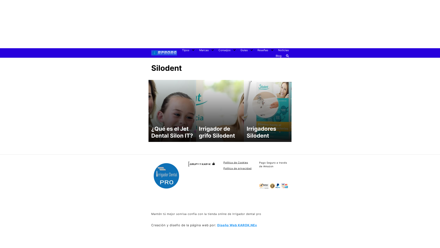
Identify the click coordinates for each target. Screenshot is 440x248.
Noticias (283, 50)
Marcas (204, 50)
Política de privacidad (237, 168)
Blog (279, 56)
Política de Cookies (235, 162)
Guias (244, 50)
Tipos (185, 50)
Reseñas (262, 50)
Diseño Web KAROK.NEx (237, 225)
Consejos (224, 50)
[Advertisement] (220, 24)
